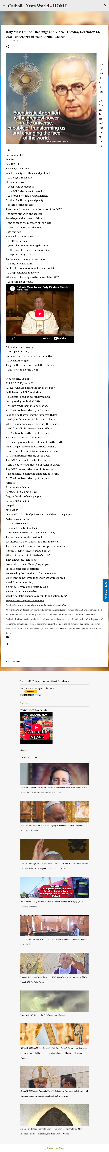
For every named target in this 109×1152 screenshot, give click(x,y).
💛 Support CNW (106, 590)
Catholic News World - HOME (37, 5)
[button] (7, 47)
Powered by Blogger (56, 1147)
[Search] (105, 5)
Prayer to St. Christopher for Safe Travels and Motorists (42, 1015)
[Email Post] (7, 638)
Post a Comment (13, 661)
